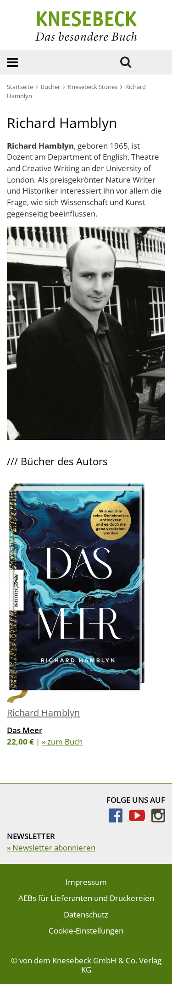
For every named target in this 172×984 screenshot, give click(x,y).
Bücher (50, 87)
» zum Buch (62, 741)
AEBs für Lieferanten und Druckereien (86, 898)
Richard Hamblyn (43, 712)
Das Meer (24, 730)
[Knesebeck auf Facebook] (119, 818)
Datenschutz (86, 914)
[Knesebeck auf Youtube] (140, 818)
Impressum (86, 882)
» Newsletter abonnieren (51, 847)
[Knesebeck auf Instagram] (158, 818)
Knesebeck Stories (92, 87)
